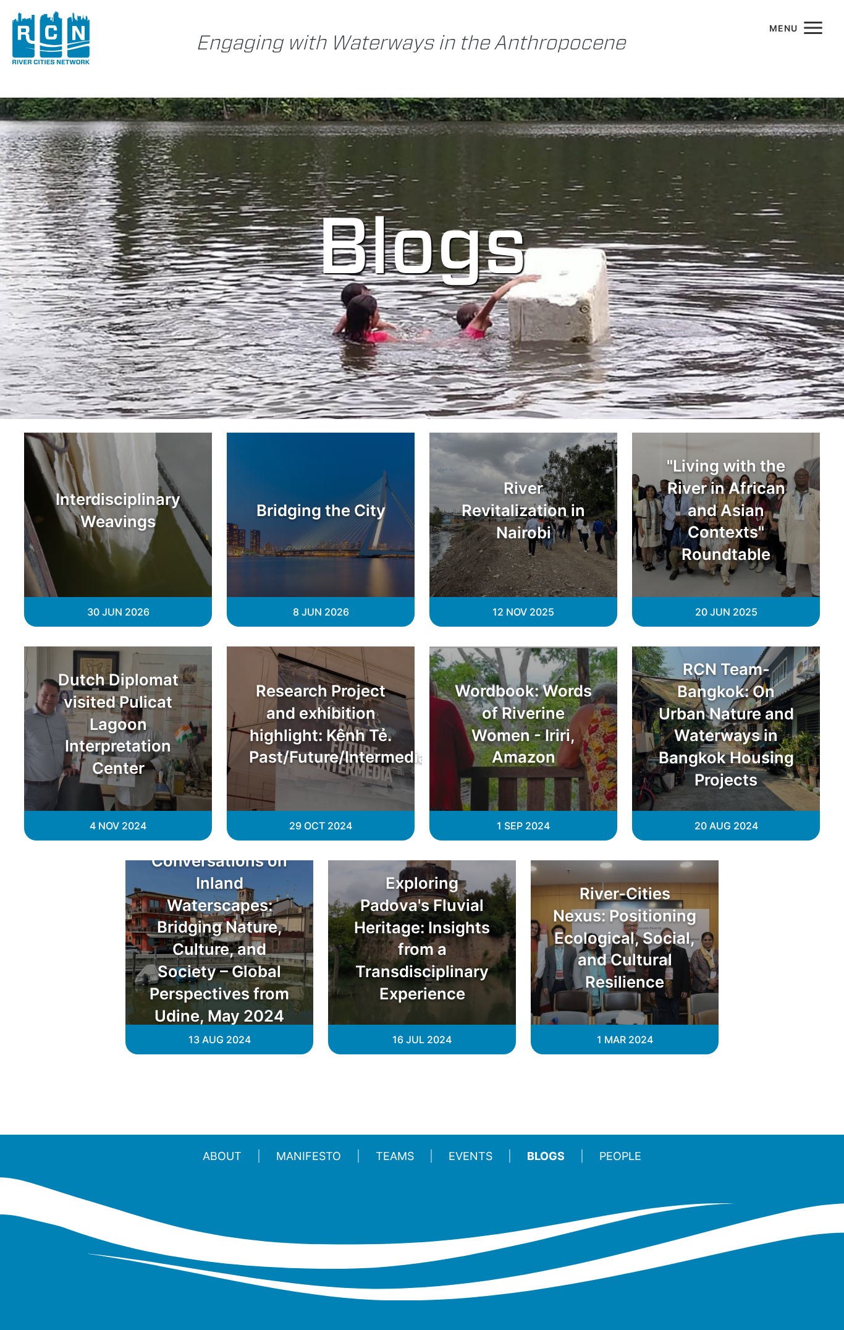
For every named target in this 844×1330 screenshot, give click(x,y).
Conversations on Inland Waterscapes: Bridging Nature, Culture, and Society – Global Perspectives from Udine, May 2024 (219, 938)
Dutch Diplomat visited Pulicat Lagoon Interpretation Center (118, 723)
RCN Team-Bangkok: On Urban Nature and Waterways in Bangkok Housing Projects (726, 724)
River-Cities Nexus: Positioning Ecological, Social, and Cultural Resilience (624, 937)
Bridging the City (321, 510)
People (620, 1156)
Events (470, 1156)
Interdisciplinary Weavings (118, 510)
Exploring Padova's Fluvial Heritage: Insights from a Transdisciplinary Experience (422, 937)
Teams (395, 1156)
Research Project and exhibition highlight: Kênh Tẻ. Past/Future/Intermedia (320, 723)
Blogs (546, 1156)
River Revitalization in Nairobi (523, 510)
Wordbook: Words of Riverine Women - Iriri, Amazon (523, 723)
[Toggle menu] (796, 27)
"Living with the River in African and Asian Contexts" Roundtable (726, 510)
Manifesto (308, 1156)
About (222, 1156)
